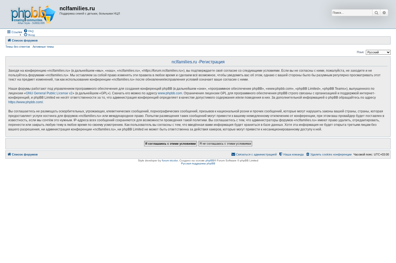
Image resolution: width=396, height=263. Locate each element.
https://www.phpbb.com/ (25, 102)
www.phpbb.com (170, 93)
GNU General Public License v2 (49, 93)
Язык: (360, 52)
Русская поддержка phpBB (198, 163)
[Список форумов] (33, 14)
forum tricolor (170, 160)
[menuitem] (28, 31)
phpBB (210, 160)
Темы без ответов (17, 46)
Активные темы (43, 46)
